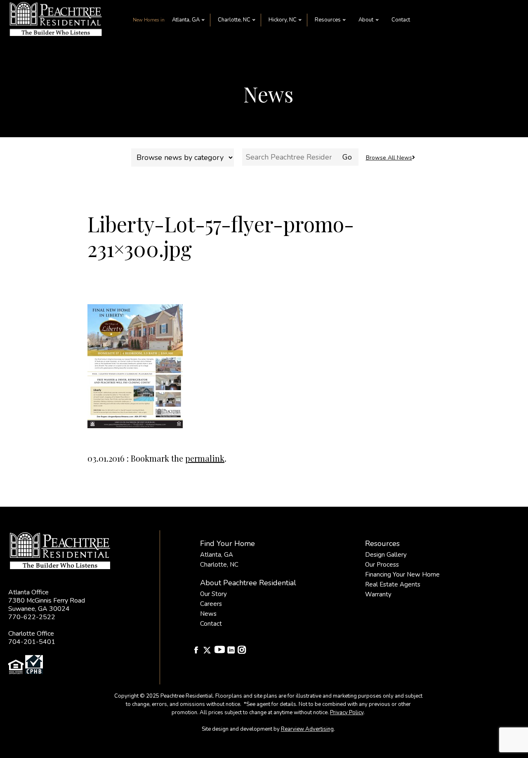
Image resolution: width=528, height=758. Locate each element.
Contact (400, 20)
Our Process (382, 564)
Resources (328, 20)
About (365, 20)
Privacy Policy (346, 712)
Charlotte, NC (234, 20)
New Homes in (149, 20)
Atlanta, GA (186, 20)
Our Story (213, 594)
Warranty (378, 594)
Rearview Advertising (307, 729)
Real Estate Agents (392, 584)
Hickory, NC (283, 20)
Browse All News (389, 158)
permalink (204, 458)
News (208, 614)
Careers (211, 604)
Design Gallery (386, 555)
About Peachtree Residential (248, 583)
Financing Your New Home (402, 574)
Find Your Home (227, 543)
